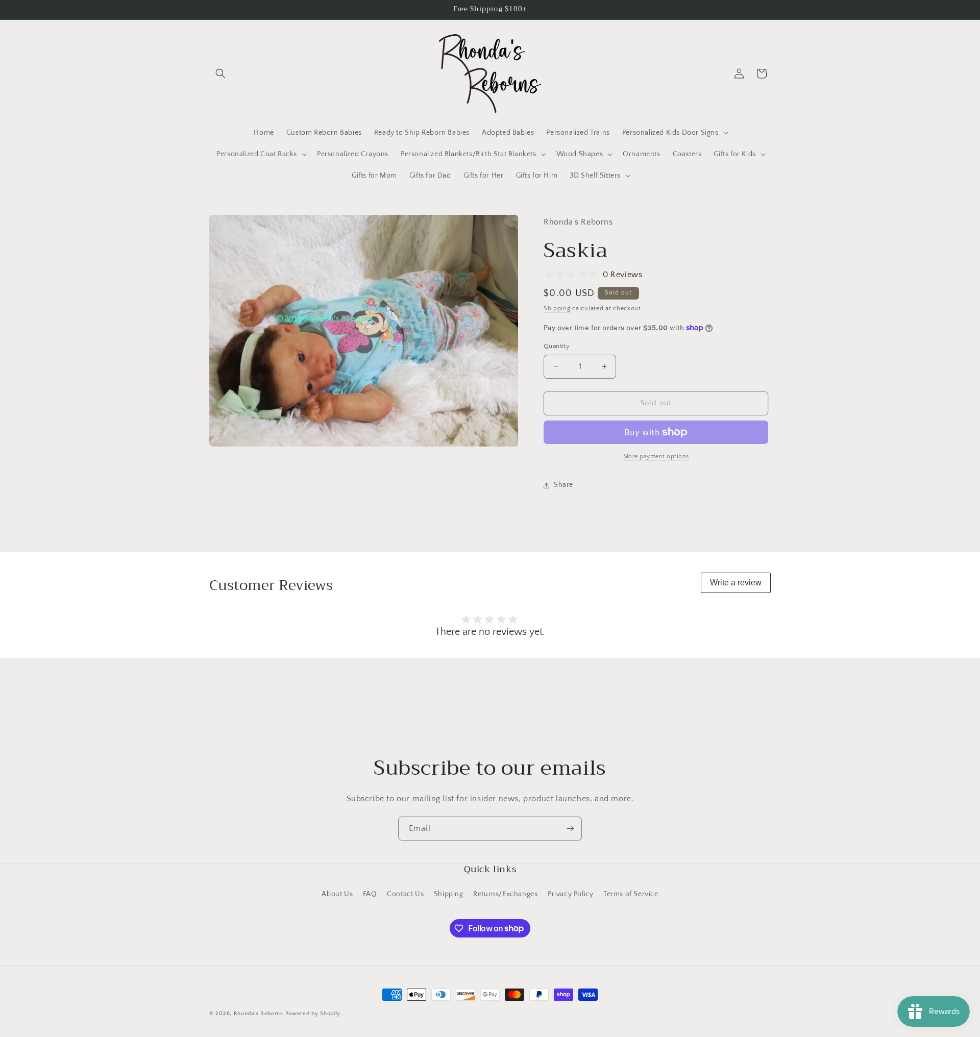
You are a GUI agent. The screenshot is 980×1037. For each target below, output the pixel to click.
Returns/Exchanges (505, 894)
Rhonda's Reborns (258, 1013)
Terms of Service (630, 894)
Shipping (557, 308)
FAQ (370, 894)
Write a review (736, 582)
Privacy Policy (570, 894)
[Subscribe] (570, 829)
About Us (337, 894)
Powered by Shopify (313, 1013)
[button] (220, 73)
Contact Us (405, 894)
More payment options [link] (656, 456)
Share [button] (563, 485)
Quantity (557, 346)
